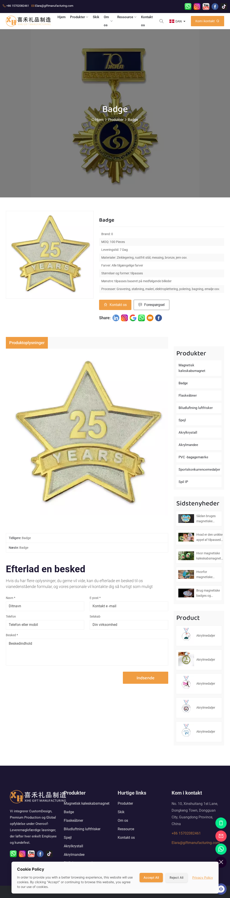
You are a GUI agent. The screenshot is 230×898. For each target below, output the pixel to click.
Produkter (77, 17)
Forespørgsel (154, 305)
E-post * (95, 598)
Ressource (125, 17)
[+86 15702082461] (221, 823)
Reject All (176, 877)
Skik (96, 17)
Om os (106, 21)
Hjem (62, 17)
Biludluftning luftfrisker (196, 408)
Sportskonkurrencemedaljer (199, 470)
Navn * (10, 598)
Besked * (12, 635)
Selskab (95, 616)
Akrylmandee (188, 445)
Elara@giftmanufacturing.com (54, 5)
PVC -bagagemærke (193, 457)
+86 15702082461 (17, 5)
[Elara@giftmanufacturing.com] (221, 836)
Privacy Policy (202, 877)
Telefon (11, 616)
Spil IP (183, 482)
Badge (133, 120)
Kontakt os (147, 21)
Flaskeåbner (188, 395)
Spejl (182, 420)
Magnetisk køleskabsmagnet (192, 368)
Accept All (151, 877)
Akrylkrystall (188, 432)
